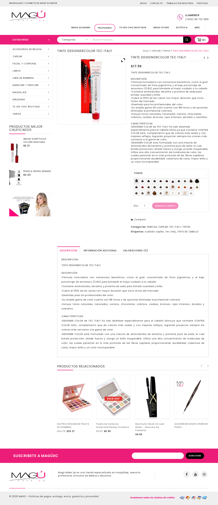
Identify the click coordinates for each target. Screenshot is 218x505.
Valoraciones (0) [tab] (135, 250)
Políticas (202, 3)
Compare (140, 219)
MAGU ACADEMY (80, 27)
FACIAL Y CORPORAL (25, 63)
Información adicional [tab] (100, 250)
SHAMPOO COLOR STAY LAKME (203, 59)
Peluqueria (105, 27)
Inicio (143, 3)
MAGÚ (23, 496)
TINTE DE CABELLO (188, 231)
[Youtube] (195, 474)
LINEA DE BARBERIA (23, 78)
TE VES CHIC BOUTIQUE (132, 27)
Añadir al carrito (165, 206)
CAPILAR (17, 56)
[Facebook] (186, 474)
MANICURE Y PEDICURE (26, 85)
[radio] (136, 181)
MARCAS (152, 226)
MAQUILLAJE (20, 92)
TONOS (138, 173)
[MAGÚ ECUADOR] (27, 15)
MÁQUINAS (19, 99)
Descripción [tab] (68, 250)
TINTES (166, 50)
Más (197, 27)
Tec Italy (170, 231)
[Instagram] (204, 474)
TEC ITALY (175, 226)
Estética (181, 27)
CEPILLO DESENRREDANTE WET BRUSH (207, 61)
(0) (204, 40)
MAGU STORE (161, 27)
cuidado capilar (154, 231)
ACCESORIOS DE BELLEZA (27, 49)
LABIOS (17, 70)
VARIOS (17, 113)
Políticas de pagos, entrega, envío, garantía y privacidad (64, 496)
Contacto (156, 3)
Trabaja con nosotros (179, 3)
